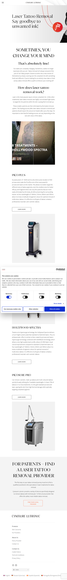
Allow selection (33, 309)
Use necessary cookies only (12, 309)
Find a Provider (16, 541)
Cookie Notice (16, 552)
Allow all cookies (55, 309)
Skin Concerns (16, 530)
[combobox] (20, 569)
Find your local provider (33, 503)
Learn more (22, 209)
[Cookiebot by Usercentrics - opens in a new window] (57, 269)
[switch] (25, 297)
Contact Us (15, 544)
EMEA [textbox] (17, 570)
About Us (15, 537)
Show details (58, 303)
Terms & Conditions (18, 555)
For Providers (16, 533)
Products (15, 526)
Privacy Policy (16, 558)
